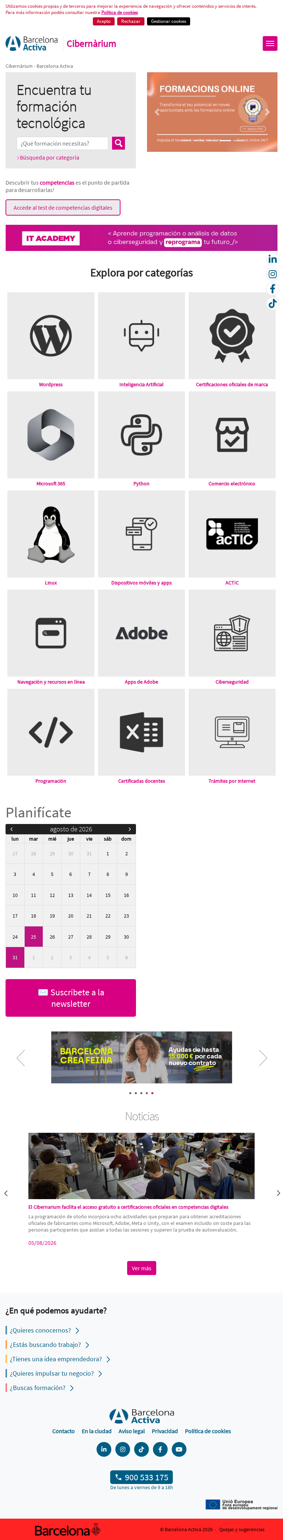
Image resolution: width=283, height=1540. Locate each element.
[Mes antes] (12, 829)
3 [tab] (141, 1093)
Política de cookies (208, 1431)
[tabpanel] (141, 1058)
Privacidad (165, 1431)
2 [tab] (136, 1093)
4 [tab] (147, 1093)
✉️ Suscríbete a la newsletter (71, 997)
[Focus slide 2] (199, 140)
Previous (5, 1192)
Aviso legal (132, 1431)
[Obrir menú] (270, 43)
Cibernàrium (91, 43)
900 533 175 (146, 1477)
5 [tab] (152, 1093)
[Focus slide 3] (212, 140)
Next (257, 1062)
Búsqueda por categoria (49, 157)
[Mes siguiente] (130, 829)
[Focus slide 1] (185, 140)
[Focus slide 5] (238, 140)
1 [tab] (130, 1093)
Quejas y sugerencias (242, 1529)
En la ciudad (97, 1431)
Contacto (63, 1431)
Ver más (141, 1268)
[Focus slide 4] (225, 140)
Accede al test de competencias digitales (63, 207)
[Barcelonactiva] (31, 43)
